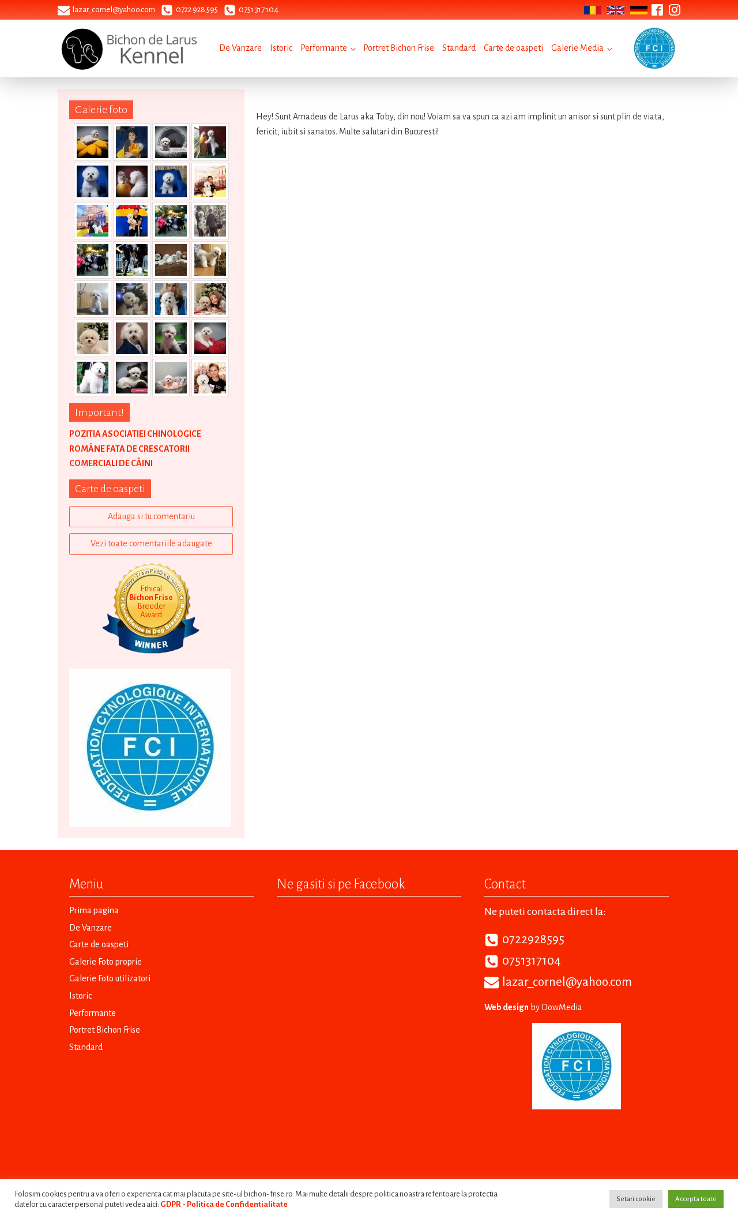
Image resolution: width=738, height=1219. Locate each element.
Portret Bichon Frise (398, 47)
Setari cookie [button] (636, 1199)
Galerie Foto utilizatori (109, 978)
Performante (323, 47)
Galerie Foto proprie (105, 961)
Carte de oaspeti (513, 47)
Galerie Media (577, 47)
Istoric (281, 47)
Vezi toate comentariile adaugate (151, 543)
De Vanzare (240, 47)
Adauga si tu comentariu (151, 516)
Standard (459, 47)
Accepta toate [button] (696, 1199)
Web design (506, 1007)
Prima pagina (94, 910)
